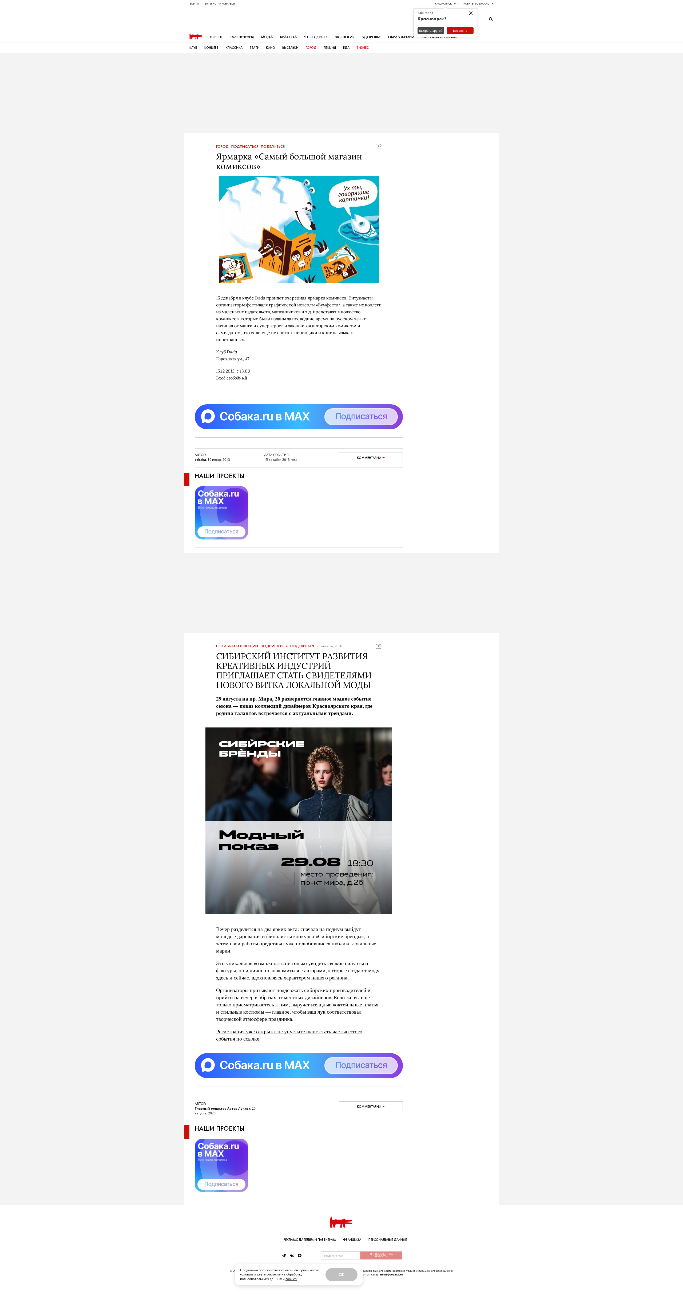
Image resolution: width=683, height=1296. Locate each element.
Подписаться (244, 147)
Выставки (290, 48)
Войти (194, 3)
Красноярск (443, 3)
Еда (346, 48)
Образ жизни (401, 37)
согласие (274, 1274)
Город (216, 37)
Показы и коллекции (237, 646)
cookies (291, 1279)
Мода (267, 37)
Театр (254, 48)
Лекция (330, 48)
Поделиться (273, 147)
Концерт (211, 48)
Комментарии (369, 458)
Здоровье (371, 37)
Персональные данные (387, 1240)
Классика (234, 48)
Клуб (193, 48)
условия (246, 1274)
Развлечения (242, 37)
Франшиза (352, 1240)
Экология (344, 37)
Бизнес (363, 48)
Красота (288, 37)
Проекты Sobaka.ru (475, 3)
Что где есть (316, 37)
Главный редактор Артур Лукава (222, 1108)
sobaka (200, 459)
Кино (270, 48)
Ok (341, 1274)
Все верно (460, 31)
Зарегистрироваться (220, 3)
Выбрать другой (431, 31)
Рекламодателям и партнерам (310, 1240)
